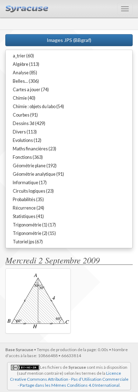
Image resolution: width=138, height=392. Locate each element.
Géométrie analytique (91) (38, 174)
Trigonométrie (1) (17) (34, 225)
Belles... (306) (26, 81)
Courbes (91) (25, 115)
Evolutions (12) (27, 140)
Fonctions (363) (28, 157)
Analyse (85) (25, 72)
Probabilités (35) (28, 199)
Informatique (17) (30, 182)
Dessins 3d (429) (29, 123)
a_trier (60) (23, 55)
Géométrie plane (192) (35, 165)
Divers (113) (25, 132)
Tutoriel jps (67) (28, 241)
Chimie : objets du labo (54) (38, 106)
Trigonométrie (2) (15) (34, 233)
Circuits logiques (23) (33, 191)
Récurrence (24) (28, 208)
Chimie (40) (24, 98)
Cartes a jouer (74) (31, 89)
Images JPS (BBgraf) (69, 40)
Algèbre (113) (26, 64)
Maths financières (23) (34, 148)
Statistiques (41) (28, 216)
